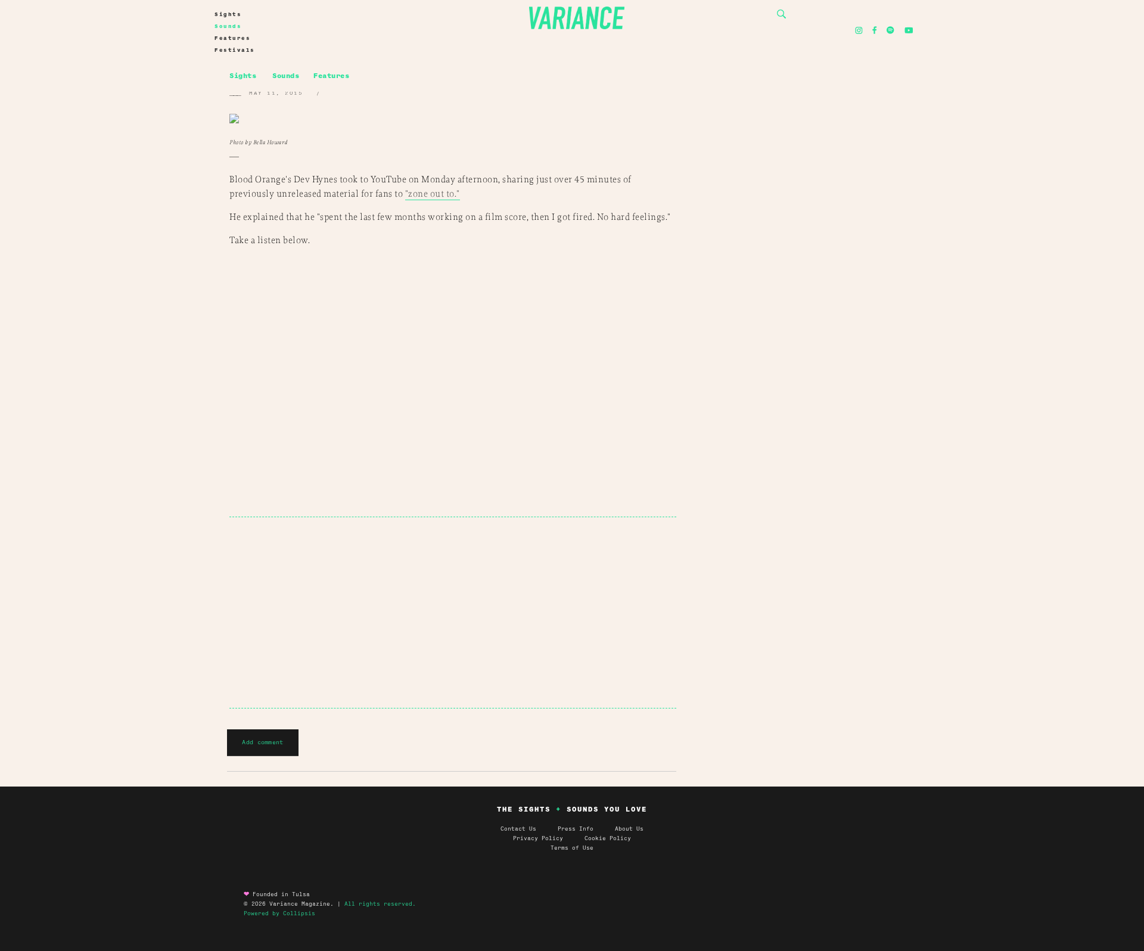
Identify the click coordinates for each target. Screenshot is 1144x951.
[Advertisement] (452, 612)
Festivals (234, 50)
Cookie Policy (608, 838)
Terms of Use (572, 848)
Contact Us (518, 829)
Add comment (262, 742)
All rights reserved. (380, 904)
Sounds (227, 26)
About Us (629, 829)
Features (232, 38)
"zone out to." (432, 194)
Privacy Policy (549, 838)
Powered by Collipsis (279, 913)
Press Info (575, 829)
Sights (227, 14)
